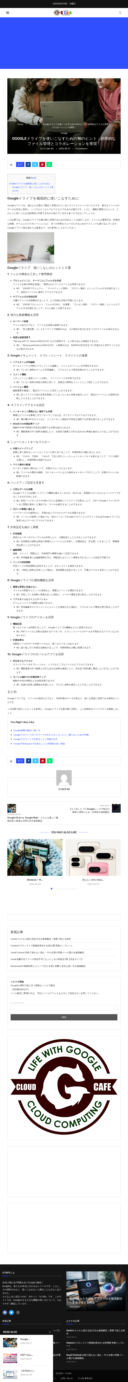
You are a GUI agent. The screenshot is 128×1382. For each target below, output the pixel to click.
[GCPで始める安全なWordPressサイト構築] (10, 1358)
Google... (25, 1339)
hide (33, 178)
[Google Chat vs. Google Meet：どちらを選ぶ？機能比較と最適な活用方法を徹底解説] (10, 1342)
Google (33, 124)
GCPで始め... (26, 1355)
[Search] (120, 12)
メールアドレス (17, 1003)
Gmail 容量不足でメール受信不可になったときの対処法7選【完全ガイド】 (47, 959)
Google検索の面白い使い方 (26, 730)
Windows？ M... (35, 880)
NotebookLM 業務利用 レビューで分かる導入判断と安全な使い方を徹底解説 (48, 966)
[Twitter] (11, 1312)
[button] (11, 864)
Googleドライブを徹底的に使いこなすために (29, 183)
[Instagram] (17, 1312)
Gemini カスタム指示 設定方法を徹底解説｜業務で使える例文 (41, 938)
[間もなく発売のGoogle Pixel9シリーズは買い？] (93, 857)
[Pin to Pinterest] (42, 164)
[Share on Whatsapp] (49, 164)
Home (20, 124)
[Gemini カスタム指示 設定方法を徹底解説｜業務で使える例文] (96, 1291)
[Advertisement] (64, 42)
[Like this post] (21, 164)
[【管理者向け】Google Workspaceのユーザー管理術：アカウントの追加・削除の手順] (10, 1374)
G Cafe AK (48, 148)
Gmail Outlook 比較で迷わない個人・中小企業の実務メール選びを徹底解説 (47, 952)
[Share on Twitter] (35, 164)
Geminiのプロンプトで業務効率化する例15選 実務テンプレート (42, 945)
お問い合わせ (67, 1378)
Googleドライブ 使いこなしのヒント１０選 (32, 187)
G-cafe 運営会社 (85, 1378)
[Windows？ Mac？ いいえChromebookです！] (34, 857)
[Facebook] (4, 1312)
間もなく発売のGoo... (93, 880)
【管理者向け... (27, 1371)
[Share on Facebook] (28, 164)
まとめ (15, 190)
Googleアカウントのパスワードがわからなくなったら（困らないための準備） (52, 734)
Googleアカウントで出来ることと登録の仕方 (35, 739)
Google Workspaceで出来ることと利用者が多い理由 (39, 743)
